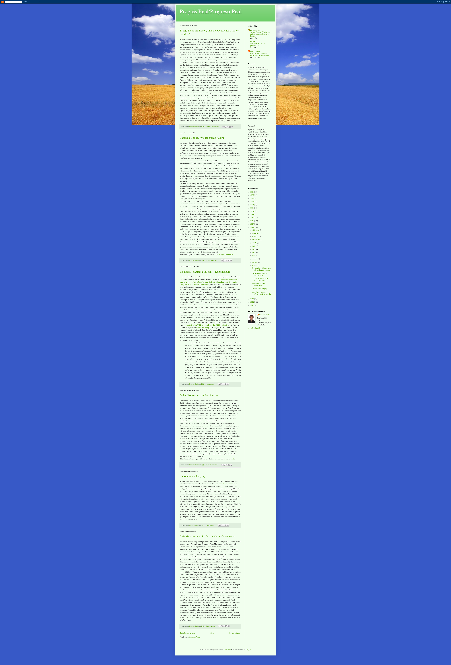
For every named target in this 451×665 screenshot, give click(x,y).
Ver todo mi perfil (254, 328)
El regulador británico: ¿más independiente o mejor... (261, 269)
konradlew (227, 650)
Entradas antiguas (234, 633)
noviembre (256, 233)
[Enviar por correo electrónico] (223, 127)
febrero (255, 262)
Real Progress (255, 51)
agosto (254, 243)
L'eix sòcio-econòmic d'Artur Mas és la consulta (207, 536)
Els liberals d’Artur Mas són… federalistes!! (205, 271)
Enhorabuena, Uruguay (193, 476)
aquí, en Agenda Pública (224, 254)
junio (254, 249)
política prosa (255, 30)
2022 (252, 205)
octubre (255, 236)
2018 (252, 214)
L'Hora (252, 41)
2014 (252, 227)
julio (254, 246)
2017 (252, 217)
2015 (252, 224)
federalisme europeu (203, 327)
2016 (252, 221)
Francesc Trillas (264, 315)
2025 (252, 195)
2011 (252, 305)
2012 (252, 302)
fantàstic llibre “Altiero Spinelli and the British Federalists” (208, 325)
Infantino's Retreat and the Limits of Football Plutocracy (259, 54)
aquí (232, 459)
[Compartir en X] (227, 127)
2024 (252, 198)
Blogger (248, 650)
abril (254, 255)
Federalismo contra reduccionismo (199, 395)
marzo (254, 259)
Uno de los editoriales (227, 483)
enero (254, 265)
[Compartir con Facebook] (230, 127)
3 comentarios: (211, 626)
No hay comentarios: (212, 127)
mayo (254, 252)
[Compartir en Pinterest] (232, 127)
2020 (252, 211)
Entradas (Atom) (194, 637)
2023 (252, 201)
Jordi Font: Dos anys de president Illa (257, 45)
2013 (252, 299)
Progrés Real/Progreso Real (211, 11)
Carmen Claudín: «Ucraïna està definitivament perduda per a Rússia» (260, 34)
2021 (252, 208)
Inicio (212, 633)
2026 (252, 192)
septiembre (256, 239)
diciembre (255, 230)
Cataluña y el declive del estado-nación (202, 138)
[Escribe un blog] (225, 127)
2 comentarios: (210, 384)
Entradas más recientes (187, 633)
